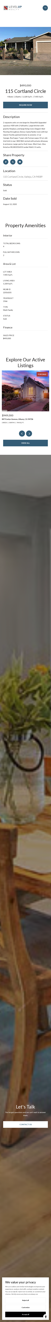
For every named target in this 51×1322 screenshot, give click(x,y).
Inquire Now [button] (25, 105)
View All (25, 443)
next (29, 434)
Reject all (25, 1300)
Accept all (25, 1314)
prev (22, 434)
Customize (26, 1307)
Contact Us (25, 1124)
